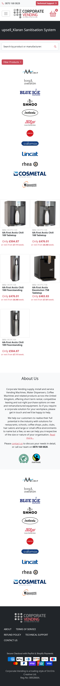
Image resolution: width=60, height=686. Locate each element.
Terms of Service (26, 629)
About (7, 629)
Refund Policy (12, 634)
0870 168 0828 (12, 3)
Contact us (10, 640)
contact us (17, 443)
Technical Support (46, 3)
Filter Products (11, 62)
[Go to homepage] (28, 13)
